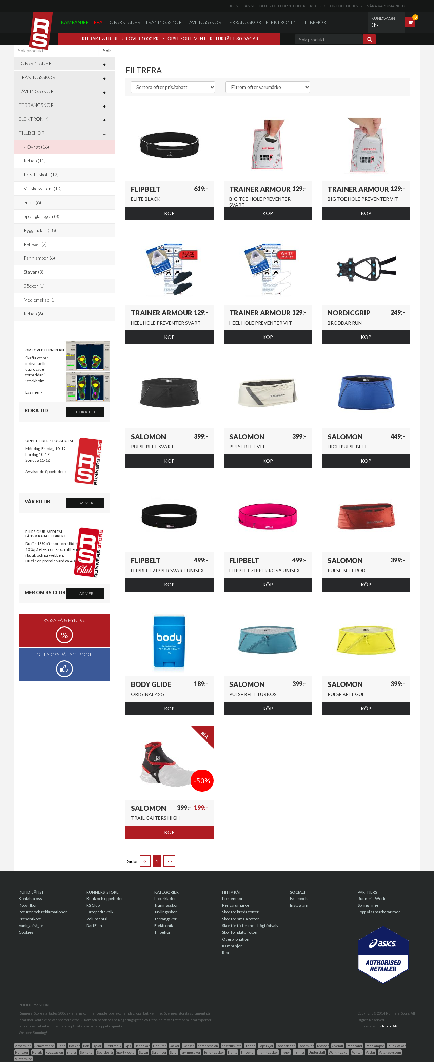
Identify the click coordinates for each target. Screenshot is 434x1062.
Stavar (144, 1052)
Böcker (74, 1046)
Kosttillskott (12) (41, 174)
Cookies (26, 932)
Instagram (299, 905)
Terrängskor (243, 22)
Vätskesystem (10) (43, 188)
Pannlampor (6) (39, 258)
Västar (370, 1052)
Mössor (323, 1046)
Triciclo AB (389, 1026)
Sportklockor (126, 1052)
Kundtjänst (242, 5)
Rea (98, 22)
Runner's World (372, 898)
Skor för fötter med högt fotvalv (250, 925)
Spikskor (87, 1052)
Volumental (96, 918)
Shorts (72, 1052)
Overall (337, 1046)
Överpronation (235, 939)
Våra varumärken (386, 5)
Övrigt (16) (38, 147)
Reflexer (21, 1052)
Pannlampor (375, 1046)
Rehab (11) (35, 160)
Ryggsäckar (54, 1052)
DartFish (94, 925)
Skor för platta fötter (240, 932)
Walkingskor (339, 1052)
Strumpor (159, 1052)
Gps (128, 1046)
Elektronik (281, 22)
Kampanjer (75, 22)
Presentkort (30, 918)
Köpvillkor (28, 905)
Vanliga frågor (31, 925)
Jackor (174, 1046)
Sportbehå (105, 1052)
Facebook (299, 898)
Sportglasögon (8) (41, 216)
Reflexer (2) (35, 244)
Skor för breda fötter (240, 911)
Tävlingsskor (203, 22)
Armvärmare (44, 1046)
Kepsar (188, 1046)
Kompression (207, 1046)
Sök (107, 50)
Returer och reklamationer (43, 911)
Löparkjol (266, 1046)
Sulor (174, 1052)
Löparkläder (123, 22)
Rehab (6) (33, 313)
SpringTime (368, 905)
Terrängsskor (214, 1052)
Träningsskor (163, 22)
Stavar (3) (33, 272)
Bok (86, 1046)
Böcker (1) (34, 286)
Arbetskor (23, 1046)
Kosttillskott (231, 1046)
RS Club (318, 5)
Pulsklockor (397, 1046)
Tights (232, 1052)
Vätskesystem (390, 1052)
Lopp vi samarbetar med (379, 911)
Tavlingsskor (190, 1052)
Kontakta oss (30, 898)
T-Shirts (299, 1052)
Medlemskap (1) (40, 300)
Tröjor (285, 1052)
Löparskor (306, 1046)
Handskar (142, 1046)
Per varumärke (235, 905)
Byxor (97, 1046)
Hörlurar (159, 1046)
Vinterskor (23, 1059)
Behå (61, 1046)
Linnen (249, 1046)
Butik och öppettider (282, 5)
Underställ (316, 1052)
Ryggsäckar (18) (40, 230)
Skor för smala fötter (240, 918)
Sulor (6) (32, 202)
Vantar (357, 1052)
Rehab (37, 1052)
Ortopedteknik (346, 5)
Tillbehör (313, 22)
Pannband (354, 1046)
